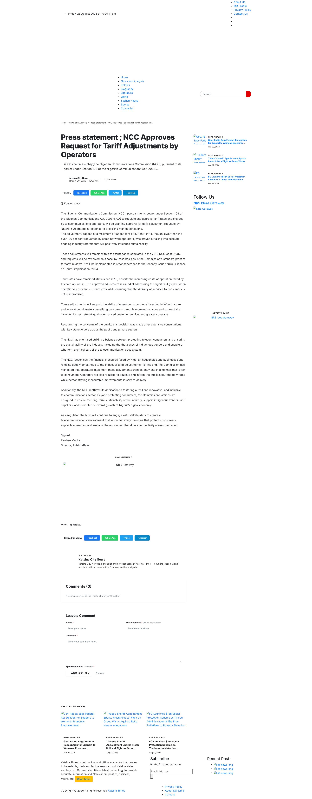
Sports (125, 104)
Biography (127, 89)
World (124, 96)
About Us (239, 2)
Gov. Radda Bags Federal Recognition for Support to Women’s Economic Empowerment (227, 143)
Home (124, 77)
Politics (125, 85)
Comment (72, 635)
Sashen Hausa (129, 100)
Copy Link (148, 193)
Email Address (143, 622)
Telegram (130, 193)
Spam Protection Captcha (80, 666)
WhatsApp (99, 193)
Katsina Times (116, 790)
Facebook (82, 193)
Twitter (115, 193)
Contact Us (241, 13)
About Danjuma (174, 790)
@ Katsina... (75, 525)
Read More (84, 779)
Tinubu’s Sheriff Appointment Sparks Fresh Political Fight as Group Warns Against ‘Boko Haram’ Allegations (123, 748)
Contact (170, 794)
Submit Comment (82, 683)
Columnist (127, 108)
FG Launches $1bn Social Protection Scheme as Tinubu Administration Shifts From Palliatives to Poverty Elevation (164, 748)
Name (70, 622)
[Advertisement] (180, 52)
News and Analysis (132, 81)
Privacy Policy (242, 9)
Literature (127, 92)
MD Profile (240, 5)
